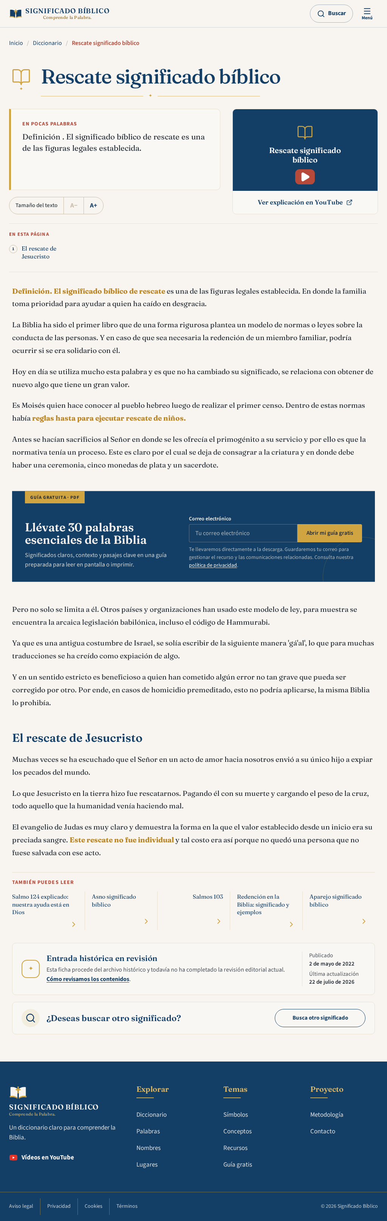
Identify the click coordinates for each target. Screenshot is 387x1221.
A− (73, 205)
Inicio (16, 43)
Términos (127, 1206)
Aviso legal (21, 1206)
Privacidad (59, 1206)
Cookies (93, 1206)
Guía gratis (237, 1164)
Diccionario (47, 43)
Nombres (148, 1148)
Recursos (235, 1148)
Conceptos (237, 1131)
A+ (93, 205)
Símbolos (235, 1114)
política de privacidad (213, 565)
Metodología (327, 1114)
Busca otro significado (320, 1018)
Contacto (322, 1131)
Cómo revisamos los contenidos (87, 979)
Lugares (147, 1164)
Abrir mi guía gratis (330, 533)
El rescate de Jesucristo (39, 252)
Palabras (148, 1131)
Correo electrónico (210, 519)
